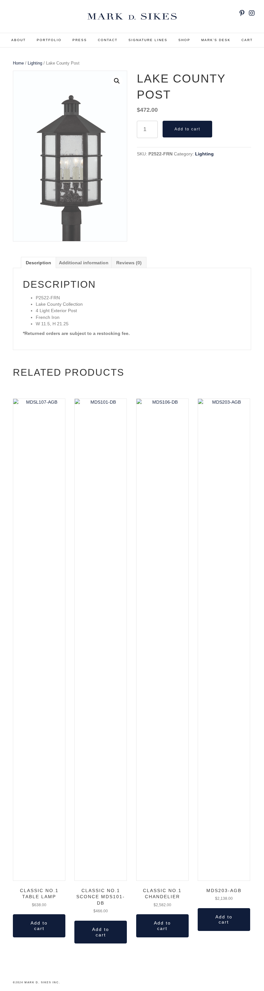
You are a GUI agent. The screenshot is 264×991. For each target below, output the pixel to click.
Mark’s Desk (216, 40)
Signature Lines (147, 40)
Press (79, 40)
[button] (117, 81)
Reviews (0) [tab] (129, 262)
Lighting (35, 63)
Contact (108, 40)
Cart (247, 40)
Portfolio (49, 40)
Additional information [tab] (83, 262)
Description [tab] (38, 262)
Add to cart (187, 129)
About (18, 40)
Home (18, 63)
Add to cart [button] (39, 925)
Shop (184, 40)
